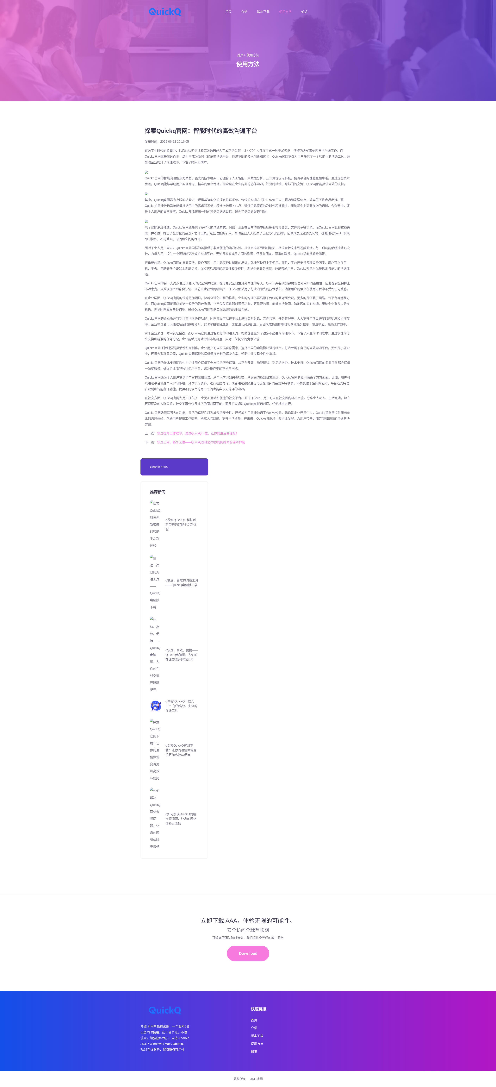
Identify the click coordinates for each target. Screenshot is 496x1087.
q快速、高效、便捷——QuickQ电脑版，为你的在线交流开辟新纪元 (181, 655)
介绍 (244, 11)
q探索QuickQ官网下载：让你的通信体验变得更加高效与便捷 (180, 750)
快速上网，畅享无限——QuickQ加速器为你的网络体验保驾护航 (201, 442)
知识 (304, 11)
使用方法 (285, 11)
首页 (228, 11)
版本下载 (263, 11)
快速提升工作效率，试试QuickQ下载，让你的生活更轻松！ (198, 433)
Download (248, 953)
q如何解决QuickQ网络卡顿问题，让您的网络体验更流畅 (180, 819)
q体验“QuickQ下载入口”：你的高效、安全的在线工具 (181, 706)
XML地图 (256, 1079)
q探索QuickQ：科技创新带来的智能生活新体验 (180, 524)
